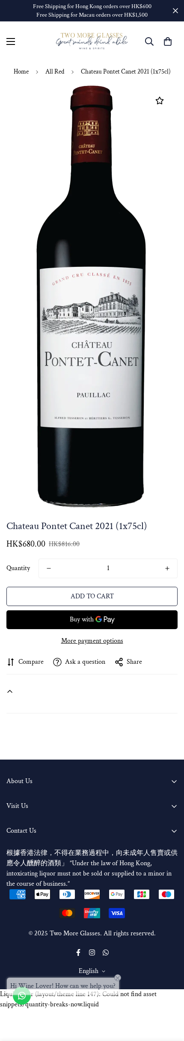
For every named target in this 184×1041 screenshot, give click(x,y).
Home (21, 72)
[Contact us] (22, 996)
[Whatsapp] (106, 952)
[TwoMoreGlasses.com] (92, 41)
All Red (54, 72)
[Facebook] (78, 952)
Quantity (18, 568)
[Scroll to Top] (168, 995)
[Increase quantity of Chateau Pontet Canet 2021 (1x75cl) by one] (167, 568)
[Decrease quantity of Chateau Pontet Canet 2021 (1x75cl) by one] (49, 568)
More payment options (92, 640)
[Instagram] (92, 952)
